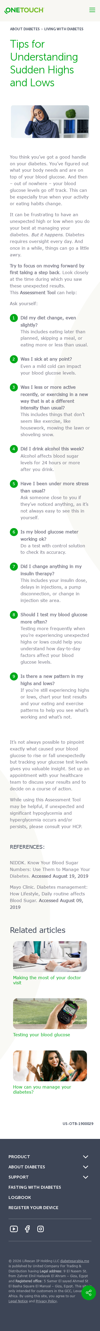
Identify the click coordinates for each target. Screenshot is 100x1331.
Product (19, 1156)
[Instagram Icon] (40, 1229)
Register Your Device (33, 1207)
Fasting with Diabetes (35, 1187)
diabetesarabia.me (74, 1261)
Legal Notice (18, 1301)
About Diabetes (25, 29)
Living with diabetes (63, 29)
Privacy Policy (46, 1301)
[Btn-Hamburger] (92, 10)
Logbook (20, 1197)
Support (19, 1177)
